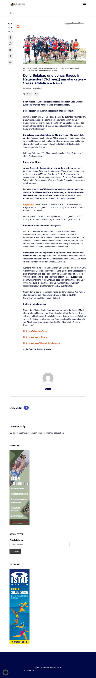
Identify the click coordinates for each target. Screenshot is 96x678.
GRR (29, 93)
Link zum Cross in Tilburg (35, 337)
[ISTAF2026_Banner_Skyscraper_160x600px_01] (20, 643)
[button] (5, 672)
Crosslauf (27, 88)
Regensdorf (28, 204)
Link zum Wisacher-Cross (35, 331)
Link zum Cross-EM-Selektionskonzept (41, 343)
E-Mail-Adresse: (17, 540)
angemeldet (23, 432)
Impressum (29, 670)
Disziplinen (37, 88)
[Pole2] (20, 524)
